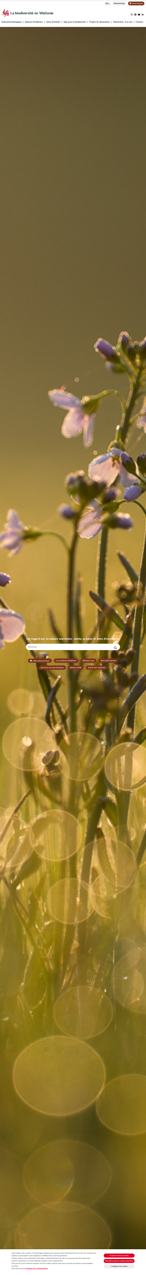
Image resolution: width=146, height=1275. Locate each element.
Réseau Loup (88, 660)
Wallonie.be (119, 3)
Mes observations (41, 661)
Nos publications (108, 660)
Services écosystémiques (52, 667)
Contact (139, 22)
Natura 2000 (75, 667)
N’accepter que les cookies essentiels (119, 1261)
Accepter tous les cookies (119, 1255)
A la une (128, 22)
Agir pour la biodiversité (74, 22)
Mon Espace (138, 3)
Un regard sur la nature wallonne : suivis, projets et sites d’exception (73, 638)
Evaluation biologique (11, 22)
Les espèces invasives (66, 660)
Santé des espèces (96, 667)
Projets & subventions (99, 22)
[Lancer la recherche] (115, 648)
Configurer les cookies (119, 1266)
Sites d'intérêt (53, 22)
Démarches (118, 22)
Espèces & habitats (34, 22)
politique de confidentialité (36, 1268)
